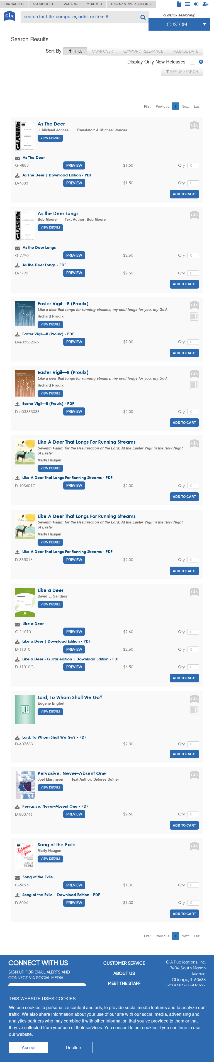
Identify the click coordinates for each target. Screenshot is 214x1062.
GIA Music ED (44, 4)
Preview (74, 165)
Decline (73, 1047)
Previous (162, 106)
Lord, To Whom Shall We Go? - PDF (54, 737)
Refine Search (183, 71)
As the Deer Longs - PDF (44, 264)
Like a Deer (50, 590)
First (147, 106)
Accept (28, 1047)
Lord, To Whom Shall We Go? (70, 697)
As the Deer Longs (58, 213)
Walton (70, 4)
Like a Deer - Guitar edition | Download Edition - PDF (70, 659)
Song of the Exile (57, 844)
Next (185, 106)
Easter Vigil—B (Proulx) (63, 303)
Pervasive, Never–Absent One (72, 773)
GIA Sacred (14, 4)
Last (197, 106)
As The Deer (51, 123)
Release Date (185, 51)
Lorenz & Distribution (130, 4)
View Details (50, 138)
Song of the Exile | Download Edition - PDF (61, 894)
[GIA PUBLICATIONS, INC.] (9, 15)
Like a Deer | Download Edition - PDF (56, 641)
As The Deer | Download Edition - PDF (57, 175)
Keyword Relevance (143, 51)
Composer (102, 51)
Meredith (94, 4)
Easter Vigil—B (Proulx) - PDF (48, 333)
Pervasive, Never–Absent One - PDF (55, 806)
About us (124, 973)
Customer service (124, 963)
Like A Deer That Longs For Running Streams (86, 441)
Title (77, 51)
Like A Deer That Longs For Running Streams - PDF (67, 477)
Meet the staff (124, 983)
